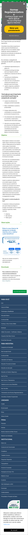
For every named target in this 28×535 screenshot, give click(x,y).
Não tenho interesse (14, 35)
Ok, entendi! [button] (14, 530)
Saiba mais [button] (7, 524)
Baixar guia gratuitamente (14, 29)
